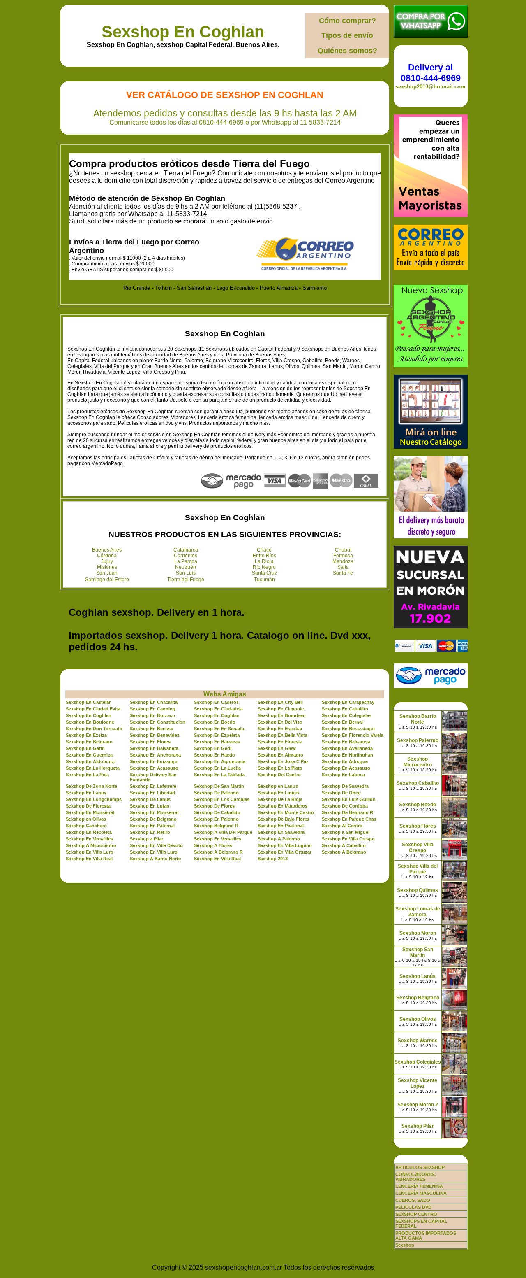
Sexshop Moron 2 (417, 1105)
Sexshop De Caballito (217, 812)
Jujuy (107, 561)
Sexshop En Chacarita (154, 702)
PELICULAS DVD (413, 1207)
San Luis (186, 573)
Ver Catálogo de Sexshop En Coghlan (224, 95)
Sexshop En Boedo (214, 721)
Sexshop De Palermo (216, 792)
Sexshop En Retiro (150, 832)
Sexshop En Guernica (89, 754)
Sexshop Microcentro (418, 762)
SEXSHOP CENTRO (416, 1214)
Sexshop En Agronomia (219, 761)
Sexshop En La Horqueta (93, 768)
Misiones (107, 567)
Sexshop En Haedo (214, 754)
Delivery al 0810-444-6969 (431, 72)
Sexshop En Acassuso (154, 768)
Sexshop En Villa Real (89, 858)
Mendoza (342, 561)
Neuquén (185, 567)
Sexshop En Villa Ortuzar (284, 852)
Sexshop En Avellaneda (347, 748)
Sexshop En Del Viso (280, 721)
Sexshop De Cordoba (345, 805)
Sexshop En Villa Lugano (285, 845)
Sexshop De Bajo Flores (283, 819)
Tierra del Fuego (185, 579)
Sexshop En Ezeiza (86, 735)
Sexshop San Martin (417, 952)
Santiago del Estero (107, 579)
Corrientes (185, 556)
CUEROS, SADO (412, 1200)
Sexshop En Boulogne (90, 721)
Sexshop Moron (417, 933)
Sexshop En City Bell (280, 702)
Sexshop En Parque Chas (349, 819)
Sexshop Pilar (417, 1126)
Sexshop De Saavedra (345, 786)
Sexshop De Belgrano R (347, 812)
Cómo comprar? (347, 20)
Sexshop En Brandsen (282, 715)
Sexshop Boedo (417, 805)
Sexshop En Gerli (212, 748)
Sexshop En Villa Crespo (348, 838)
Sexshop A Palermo (279, 838)
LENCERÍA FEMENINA (419, 1186)
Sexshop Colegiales (417, 1062)
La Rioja (264, 561)
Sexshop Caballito (418, 783)
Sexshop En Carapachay (348, 702)
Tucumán (264, 579)
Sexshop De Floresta (88, 805)
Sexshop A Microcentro (91, 845)
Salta (343, 567)
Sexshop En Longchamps (94, 799)
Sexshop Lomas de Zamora (417, 911)
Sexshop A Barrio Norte (155, 858)
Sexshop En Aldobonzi (90, 761)
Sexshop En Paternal (152, 825)
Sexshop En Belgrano (89, 741)
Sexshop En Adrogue (345, 761)
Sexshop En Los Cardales (221, 799)
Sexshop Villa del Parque (418, 869)
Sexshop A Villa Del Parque (223, 832)
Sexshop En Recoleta (89, 832)
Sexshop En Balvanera (346, 741)
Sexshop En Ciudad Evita (93, 708)
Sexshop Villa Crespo (418, 847)
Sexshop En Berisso (151, 728)
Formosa (343, 556)
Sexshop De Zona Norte (91, 786)
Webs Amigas (224, 694)
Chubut (343, 550)
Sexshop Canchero (86, 825)
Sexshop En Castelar (88, 702)
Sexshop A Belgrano (344, 852)
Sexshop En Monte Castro (286, 812)
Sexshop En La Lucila (217, 768)
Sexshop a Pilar (146, 838)
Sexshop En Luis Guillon (349, 799)
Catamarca (185, 550)
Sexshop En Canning (152, 708)
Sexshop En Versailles (89, 838)
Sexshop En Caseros (216, 702)
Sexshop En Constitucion (157, 721)
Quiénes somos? (347, 51)
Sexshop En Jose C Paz (283, 761)
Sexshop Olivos (417, 1019)
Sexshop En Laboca (343, 774)
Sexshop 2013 (273, 858)
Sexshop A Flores (213, 845)
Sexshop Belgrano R (216, 825)
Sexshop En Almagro (280, 754)
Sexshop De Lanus (150, 799)
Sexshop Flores (417, 826)
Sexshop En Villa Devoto (156, 845)
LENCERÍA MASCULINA (421, 1193)
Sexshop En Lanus (86, 792)
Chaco (264, 550)
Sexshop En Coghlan (183, 32)
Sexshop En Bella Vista (282, 735)
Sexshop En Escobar (280, 728)
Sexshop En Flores (150, 741)
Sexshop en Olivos (86, 819)
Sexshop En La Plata (280, 768)
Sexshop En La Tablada (219, 774)
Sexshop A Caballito (344, 845)
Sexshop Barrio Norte (417, 719)
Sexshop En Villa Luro (89, 852)
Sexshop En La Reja (87, 774)
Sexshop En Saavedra (281, 832)
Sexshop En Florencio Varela (352, 735)
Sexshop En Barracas (217, 741)
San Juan (107, 573)
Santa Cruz (264, 573)
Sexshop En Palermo (216, 819)
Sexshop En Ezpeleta (217, 735)
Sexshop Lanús (417, 976)
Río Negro (264, 567)
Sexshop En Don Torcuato (94, 728)
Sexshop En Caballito (345, 708)
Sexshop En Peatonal (281, 825)
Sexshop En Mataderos (282, 805)
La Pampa (185, 561)
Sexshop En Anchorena (155, 754)
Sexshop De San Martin (219, 786)
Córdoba (107, 556)
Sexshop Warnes (418, 1040)
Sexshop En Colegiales (346, 715)
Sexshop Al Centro (342, 825)
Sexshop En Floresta (280, 741)
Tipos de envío (347, 35)
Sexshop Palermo (417, 740)
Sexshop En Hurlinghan (347, 754)
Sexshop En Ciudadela (218, 708)
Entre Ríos (264, 556)
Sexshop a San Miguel (345, 832)
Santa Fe (343, 573)
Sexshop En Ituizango (154, 761)
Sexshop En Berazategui (348, 728)
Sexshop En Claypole (281, 708)
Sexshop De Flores (214, 805)
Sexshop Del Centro (279, 774)
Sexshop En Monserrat (90, 812)
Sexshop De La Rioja (280, 799)
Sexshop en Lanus (278, 786)
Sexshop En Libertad (152, 792)
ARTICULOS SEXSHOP (420, 1167)
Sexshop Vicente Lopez (417, 1083)
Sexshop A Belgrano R (218, 852)
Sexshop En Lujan (149, 805)
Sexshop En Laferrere (153, 786)
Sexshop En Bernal (342, 721)
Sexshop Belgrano (417, 998)
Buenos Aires (107, 550)
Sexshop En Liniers (279, 792)
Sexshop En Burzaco (152, 715)
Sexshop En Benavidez (155, 735)
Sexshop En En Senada (219, 728)
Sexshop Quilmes (417, 890)
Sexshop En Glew (277, 748)
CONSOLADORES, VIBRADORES (415, 1177)
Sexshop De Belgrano (153, 819)
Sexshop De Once (341, 792)
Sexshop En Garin (85, 748)
